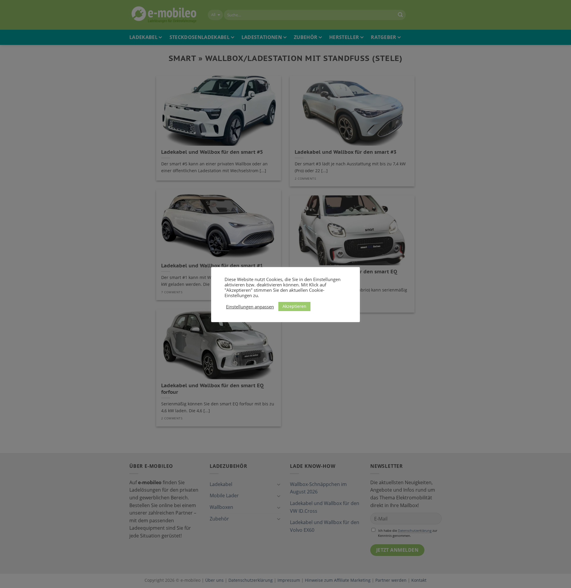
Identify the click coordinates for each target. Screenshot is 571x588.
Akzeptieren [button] (294, 306)
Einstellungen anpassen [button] (250, 306)
